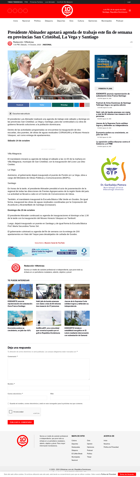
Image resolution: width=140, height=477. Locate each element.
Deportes (61, 20)
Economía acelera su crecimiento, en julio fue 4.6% (19, 329)
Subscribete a (49, 243)
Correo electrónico (15, 394)
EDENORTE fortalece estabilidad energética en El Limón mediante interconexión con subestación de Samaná (77, 332)
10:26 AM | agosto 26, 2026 (104, 107)
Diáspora (49, 20)
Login (129, 2)
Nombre (11, 384)
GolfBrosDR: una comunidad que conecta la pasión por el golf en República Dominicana (48, 330)
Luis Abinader (50, 2)
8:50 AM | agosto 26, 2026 (104, 118)
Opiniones (92, 20)
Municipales (107, 20)
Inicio (15, 20)
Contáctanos (52, 446)
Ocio (71, 20)
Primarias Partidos (36, 2)
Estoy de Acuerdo (127, 474)
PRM (26, 2)
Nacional (26, 20)
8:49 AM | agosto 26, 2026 (104, 128)
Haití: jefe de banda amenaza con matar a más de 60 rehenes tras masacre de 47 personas (48, 303)
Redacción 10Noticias (23, 41)
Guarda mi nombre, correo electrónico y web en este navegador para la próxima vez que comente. (46, 403)
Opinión (89, 444)
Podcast (119, 20)
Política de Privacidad (111, 447)
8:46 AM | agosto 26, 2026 (104, 146)
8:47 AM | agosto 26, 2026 (104, 137)
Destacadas (76, 447)
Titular (89, 457)
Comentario (13, 356)
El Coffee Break (77, 453)
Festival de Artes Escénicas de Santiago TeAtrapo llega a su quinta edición (113, 103)
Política (37, 20)
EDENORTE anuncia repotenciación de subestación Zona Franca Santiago (20, 303)
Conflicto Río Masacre (65, 2)
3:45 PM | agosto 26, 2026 (104, 98)
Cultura (81, 20)
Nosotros (107, 444)
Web (52, 394)
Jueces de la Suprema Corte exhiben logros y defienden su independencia (77, 303)
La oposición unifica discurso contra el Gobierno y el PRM (113, 142)
